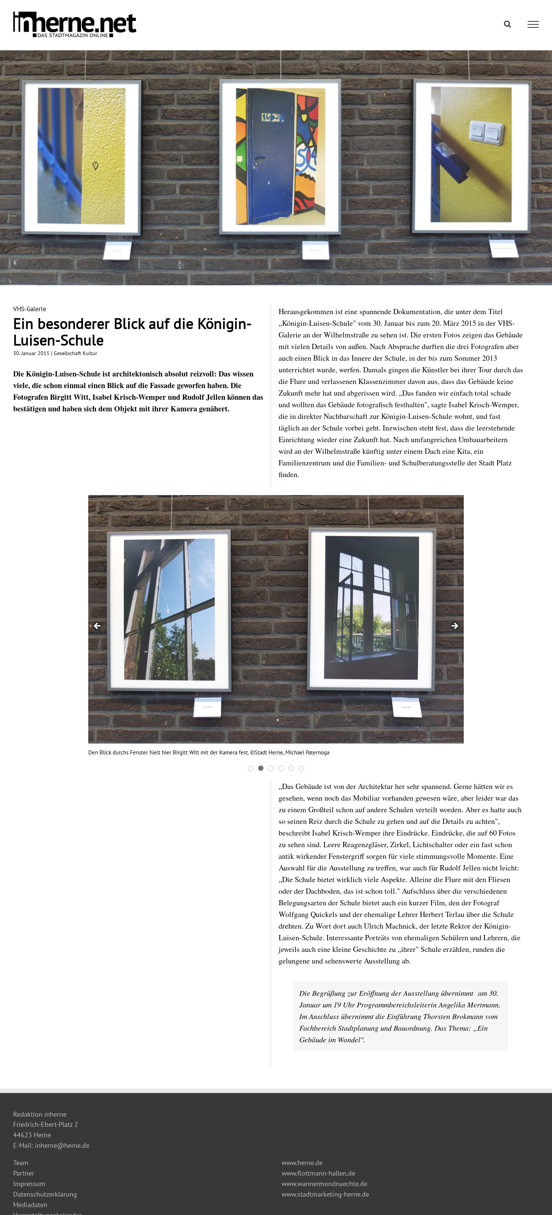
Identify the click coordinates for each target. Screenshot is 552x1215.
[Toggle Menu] (533, 24)
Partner (23, 1173)
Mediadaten (30, 1204)
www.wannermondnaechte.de (324, 1183)
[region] (276, 634)
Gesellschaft (67, 353)
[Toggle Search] (507, 24)
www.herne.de (302, 1162)
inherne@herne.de (62, 1145)
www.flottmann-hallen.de (318, 1173)
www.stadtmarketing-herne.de (325, 1194)
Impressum (29, 1183)
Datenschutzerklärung (45, 1194)
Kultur (90, 353)
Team (21, 1162)
